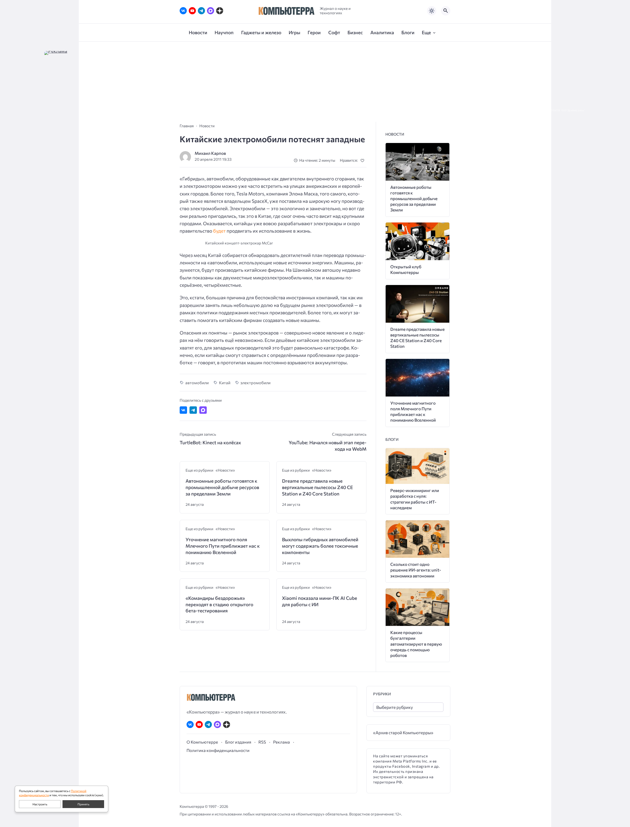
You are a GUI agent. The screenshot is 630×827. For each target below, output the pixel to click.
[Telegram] (201, 10)
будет (219, 231)
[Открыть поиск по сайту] (445, 11)
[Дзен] (219, 10)
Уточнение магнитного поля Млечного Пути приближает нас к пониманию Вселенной (223, 546)
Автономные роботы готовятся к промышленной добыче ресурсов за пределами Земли (222, 487)
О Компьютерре (202, 741)
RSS (262, 741)
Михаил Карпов (210, 153)
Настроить (39, 804)
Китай (224, 382)
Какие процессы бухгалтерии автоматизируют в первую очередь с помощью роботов (416, 644)
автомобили (197, 382)
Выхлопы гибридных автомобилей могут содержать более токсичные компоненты (320, 546)
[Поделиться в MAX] (203, 410)
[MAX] (210, 10)
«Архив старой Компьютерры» (403, 732)
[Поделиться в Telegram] (193, 410)
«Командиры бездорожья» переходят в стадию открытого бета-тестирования (219, 604)
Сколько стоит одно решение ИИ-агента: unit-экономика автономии (415, 570)
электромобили (255, 382)
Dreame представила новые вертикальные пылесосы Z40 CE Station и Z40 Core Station (317, 487)
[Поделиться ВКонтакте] (183, 410)
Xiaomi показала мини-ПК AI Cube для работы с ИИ (319, 601)
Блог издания (238, 741)
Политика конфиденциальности (218, 750)
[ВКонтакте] (183, 10)
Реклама (281, 741)
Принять (83, 804)
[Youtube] (192, 10)
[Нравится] (363, 160)
